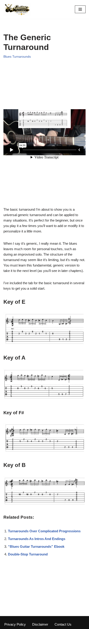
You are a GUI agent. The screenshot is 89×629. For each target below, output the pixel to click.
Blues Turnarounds (17, 56)
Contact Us (63, 624)
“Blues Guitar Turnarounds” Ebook (36, 546)
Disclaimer (40, 624)
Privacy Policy (15, 624)
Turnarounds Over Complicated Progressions (44, 531)
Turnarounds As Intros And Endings (36, 539)
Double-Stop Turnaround (28, 554)
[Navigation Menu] (80, 9)
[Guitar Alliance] (17, 9)
